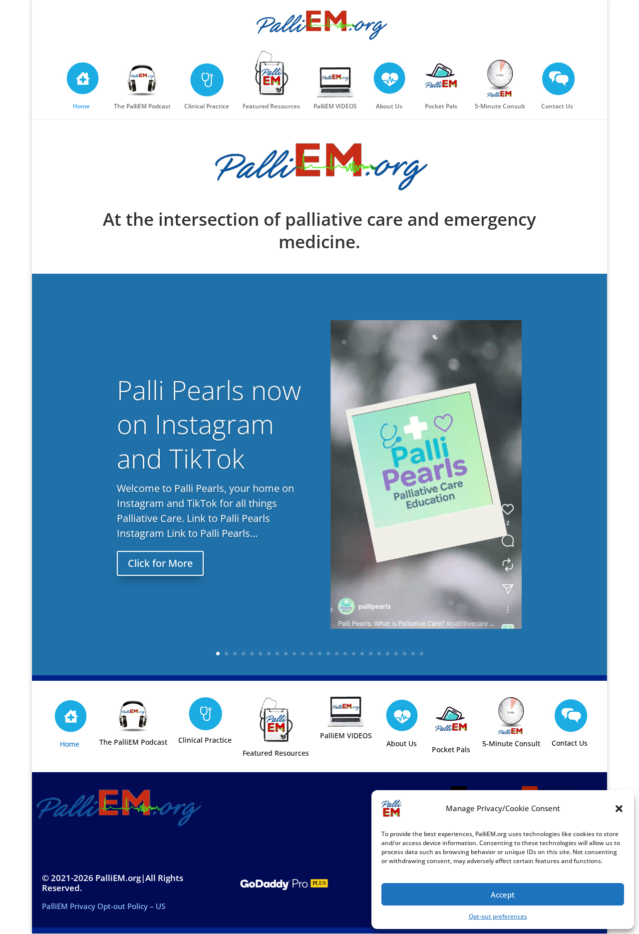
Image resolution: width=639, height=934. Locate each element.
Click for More (160, 563)
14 (328, 653)
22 (396, 653)
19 (370, 653)
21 (387, 653)
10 (294, 653)
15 (336, 653)
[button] (619, 809)
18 (362, 653)
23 (404, 653)
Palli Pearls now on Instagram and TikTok (209, 424)
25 (421, 653)
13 (319, 653)
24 (413, 653)
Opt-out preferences (498, 916)
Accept (503, 895)
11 (303, 653)
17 (353, 653)
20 (379, 653)
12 (311, 653)
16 (345, 653)
